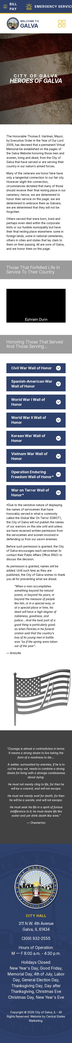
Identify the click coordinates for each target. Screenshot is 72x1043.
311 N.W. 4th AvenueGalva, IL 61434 (36, 926)
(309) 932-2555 (36, 938)
